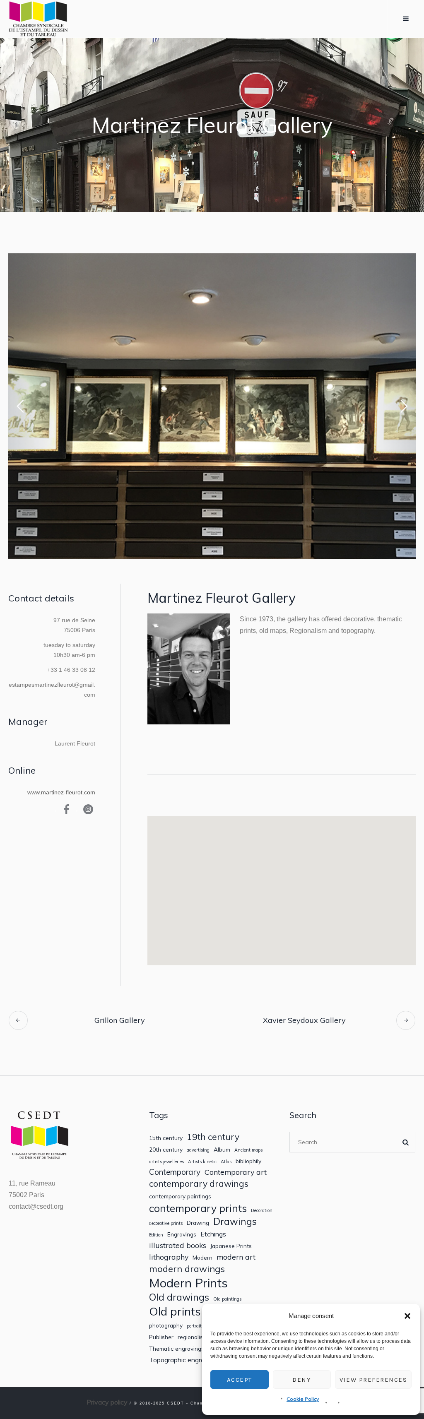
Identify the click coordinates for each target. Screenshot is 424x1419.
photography (166, 1325)
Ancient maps (248, 1150)
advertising (198, 1150)
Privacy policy (107, 1402)
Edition (156, 1235)
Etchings (213, 1234)
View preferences (373, 1379)
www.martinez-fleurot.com (61, 792)
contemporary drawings (198, 1183)
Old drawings (179, 1297)
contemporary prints (198, 1208)
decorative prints (166, 1223)
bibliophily (248, 1161)
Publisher (161, 1337)
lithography (168, 1257)
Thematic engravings (176, 1348)
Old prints (175, 1311)
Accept (239, 1379)
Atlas (226, 1161)
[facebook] (67, 809)
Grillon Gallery (119, 1020)
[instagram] (88, 809)
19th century (213, 1137)
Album (222, 1149)
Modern (202, 1257)
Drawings (235, 1221)
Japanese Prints (231, 1246)
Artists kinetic (202, 1161)
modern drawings (187, 1268)
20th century (166, 1149)
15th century (166, 1138)
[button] (407, 1316)
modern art (236, 1257)
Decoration (261, 1210)
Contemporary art (236, 1172)
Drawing (198, 1222)
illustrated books (177, 1245)
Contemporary (174, 1172)
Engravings (181, 1234)
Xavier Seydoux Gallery (304, 1020)
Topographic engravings (184, 1360)
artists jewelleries (166, 1161)
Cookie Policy (303, 1399)
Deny (301, 1379)
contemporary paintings (180, 1196)
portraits (195, 1326)
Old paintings (227, 1299)
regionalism (192, 1337)
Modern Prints (188, 1283)
